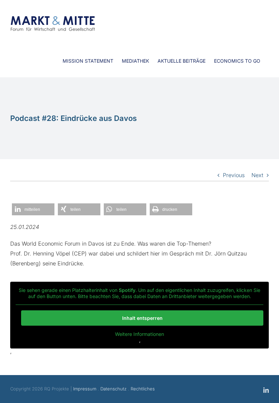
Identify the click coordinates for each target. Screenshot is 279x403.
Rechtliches (143, 388)
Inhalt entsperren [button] (142, 318)
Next (257, 175)
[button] (33, 209)
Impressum (84, 388)
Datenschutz (113, 388)
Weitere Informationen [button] (139, 334)
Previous (234, 175)
